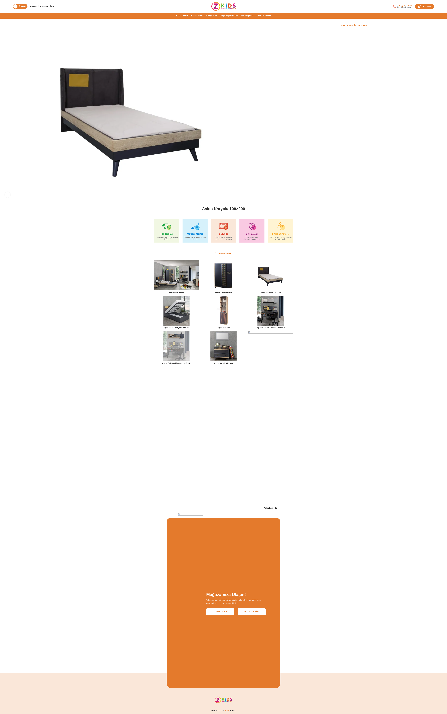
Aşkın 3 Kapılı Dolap (223, 292)
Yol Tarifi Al (253, 612)
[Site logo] (223, 6)
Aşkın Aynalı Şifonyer (223, 363)
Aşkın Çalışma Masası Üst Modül (176, 363)
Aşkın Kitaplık (223, 328)
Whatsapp (426, 6)
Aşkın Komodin (270, 508)
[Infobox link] (402, 6)
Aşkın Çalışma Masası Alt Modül (271, 328)
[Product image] (176, 275)
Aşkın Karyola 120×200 (270, 292)
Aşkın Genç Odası (176, 292)
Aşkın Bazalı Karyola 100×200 (176, 328)
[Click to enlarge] (7, 195)
